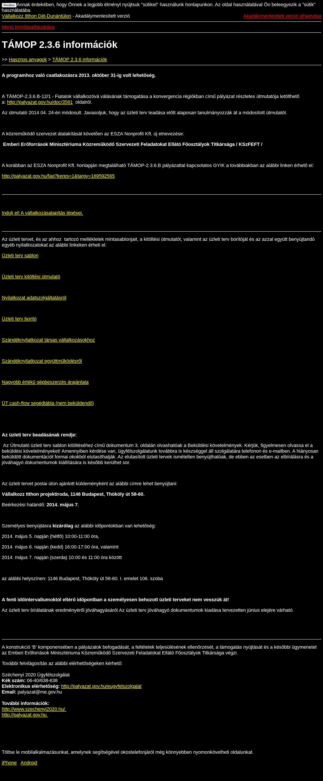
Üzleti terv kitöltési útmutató (31, 276)
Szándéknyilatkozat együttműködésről (42, 361)
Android (29, 762)
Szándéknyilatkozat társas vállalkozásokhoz (48, 340)
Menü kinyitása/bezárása (28, 27)
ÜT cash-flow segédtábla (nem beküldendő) (48, 403)
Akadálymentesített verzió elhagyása (282, 16)
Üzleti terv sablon (20, 255)
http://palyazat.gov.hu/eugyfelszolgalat (101, 686)
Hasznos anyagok (28, 59)
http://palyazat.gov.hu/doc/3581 (40, 102)
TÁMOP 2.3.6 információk (79, 59)
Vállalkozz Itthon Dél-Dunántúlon (36, 16)
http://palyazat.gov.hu (25, 714)
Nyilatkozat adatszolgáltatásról (34, 297)
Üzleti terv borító (19, 318)
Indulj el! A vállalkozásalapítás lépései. (42, 213)
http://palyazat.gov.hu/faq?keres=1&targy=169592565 (58, 176)
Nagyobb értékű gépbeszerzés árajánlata (45, 382)
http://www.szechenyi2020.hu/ (34, 709)
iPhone (9, 762)
